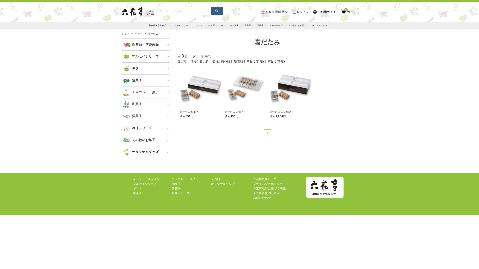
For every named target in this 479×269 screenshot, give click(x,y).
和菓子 (248, 25)
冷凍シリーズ (276, 25)
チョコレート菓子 (230, 25)
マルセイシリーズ (181, 25)
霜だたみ (153, 34)
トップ (125, 34)
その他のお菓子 (296, 25)
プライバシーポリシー (268, 183)
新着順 (238, 61)
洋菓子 (260, 25)
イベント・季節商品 (146, 179)
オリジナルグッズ (319, 25)
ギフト (199, 25)
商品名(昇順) (255, 61)
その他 (215, 179)
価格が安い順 (199, 61)
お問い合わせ (262, 197)
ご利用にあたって (265, 179)
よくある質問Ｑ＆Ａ (266, 193)
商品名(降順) (276, 61)
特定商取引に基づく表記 (269, 188)
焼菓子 (211, 25)
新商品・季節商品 (158, 25)
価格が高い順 (221, 61)
